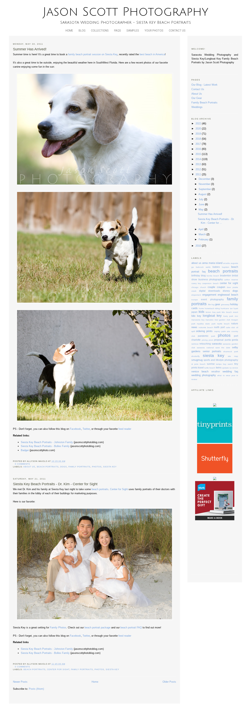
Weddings (197, 107)
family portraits (79, 467)
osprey (217, 331)
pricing (205, 340)
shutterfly (195, 356)
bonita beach (213, 276)
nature (234, 323)
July (201, 199)
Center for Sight (119, 489)
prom (211, 340)
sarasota (217, 343)
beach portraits (48, 467)
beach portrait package (98, 627)
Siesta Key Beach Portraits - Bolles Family (45, 446)
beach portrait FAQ (131, 627)
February (204, 239)
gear (217, 304)
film (209, 304)
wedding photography (203, 375)
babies (216, 267)
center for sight (58, 669)
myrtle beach (223, 324)
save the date (223, 348)
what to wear (223, 375)
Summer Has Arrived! (29, 49)
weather (215, 371)
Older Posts (169, 681)
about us (29, 467)
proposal (219, 339)
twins (218, 367)
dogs (63, 467)
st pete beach (198, 364)
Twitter (86, 428)
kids (201, 311)
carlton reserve (231, 280)
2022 (199, 123)
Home (69, 30)
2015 (199, 154)
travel (201, 367)
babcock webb (203, 267)
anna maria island (212, 262)
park (213, 336)
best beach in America (152, 54)
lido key (196, 315)
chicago (194, 287)
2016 (199, 148)
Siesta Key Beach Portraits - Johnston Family (47, 442)
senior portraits (212, 351)
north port (219, 327)
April (201, 229)
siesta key (110, 467)
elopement (196, 295)
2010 (199, 245)
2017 (199, 143)
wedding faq (230, 371)
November (205, 184)
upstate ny (227, 368)
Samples (132, 30)
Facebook (75, 428)
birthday (195, 275)
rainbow (194, 344)
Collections (100, 30)
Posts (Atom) (36, 688)
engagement (209, 294)
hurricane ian (227, 308)
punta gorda (231, 339)
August (202, 194)
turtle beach (209, 368)
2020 (199, 128)
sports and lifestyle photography (221, 360)
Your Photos (154, 30)
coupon (221, 287)
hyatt (236, 308)
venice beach (199, 371)
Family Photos (58, 627)
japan (194, 312)
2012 (199, 169)
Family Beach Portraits (204, 102)
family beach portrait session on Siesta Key (92, 54)
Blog (82, 30)
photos (97, 467)
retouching (205, 343)
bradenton (225, 275)
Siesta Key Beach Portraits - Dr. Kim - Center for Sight (55, 484)
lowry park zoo (230, 316)
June (202, 204)
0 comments (22, 464)
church (203, 287)
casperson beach (210, 283)
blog (203, 275)
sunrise (211, 364)
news (194, 327)
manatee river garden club (218, 320)
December (205, 178)
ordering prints (204, 331)
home (201, 308)
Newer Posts (20, 681)
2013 (199, 164)
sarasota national (205, 348)
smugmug (197, 359)
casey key (196, 283)
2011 (199, 174)
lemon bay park (213, 312)
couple (211, 287)
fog (213, 304)
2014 (199, 159)
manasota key (198, 320)
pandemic (203, 336)
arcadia (226, 263)
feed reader (124, 428)
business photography (210, 279)
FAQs (117, 30)
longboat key (212, 315)
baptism (225, 267)
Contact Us (177, 30)
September (205, 189)
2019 (199, 133)
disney (226, 291)
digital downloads (209, 291)
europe (194, 300)
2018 (199, 138)
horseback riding (212, 308)
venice (235, 368)
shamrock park (230, 351)
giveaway (225, 304)
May (201, 209)
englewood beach (228, 294)
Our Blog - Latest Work (204, 84)
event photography (212, 299)
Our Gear (196, 98)
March (202, 234)
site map (233, 356)
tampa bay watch (224, 364)
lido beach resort (230, 312)
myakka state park (206, 324)
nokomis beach (206, 327)
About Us (196, 93)
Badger (25, 450)
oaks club (230, 327)
